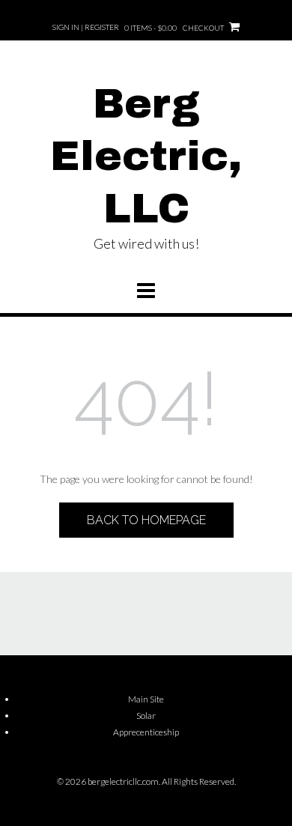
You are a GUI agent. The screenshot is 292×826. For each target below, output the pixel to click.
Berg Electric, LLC (146, 156)
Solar (146, 715)
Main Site (146, 699)
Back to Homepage (146, 520)
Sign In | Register (85, 26)
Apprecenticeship (146, 732)
